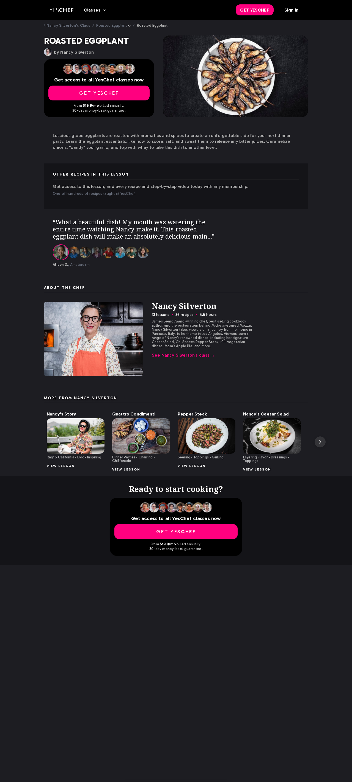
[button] (76, 436)
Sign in (291, 10)
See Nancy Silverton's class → (183, 355)
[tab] (61, 252)
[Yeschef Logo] (61, 10)
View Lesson (61, 466)
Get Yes (254, 10)
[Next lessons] (320, 441)
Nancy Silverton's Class (68, 25)
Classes (92, 10)
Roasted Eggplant (111, 25)
